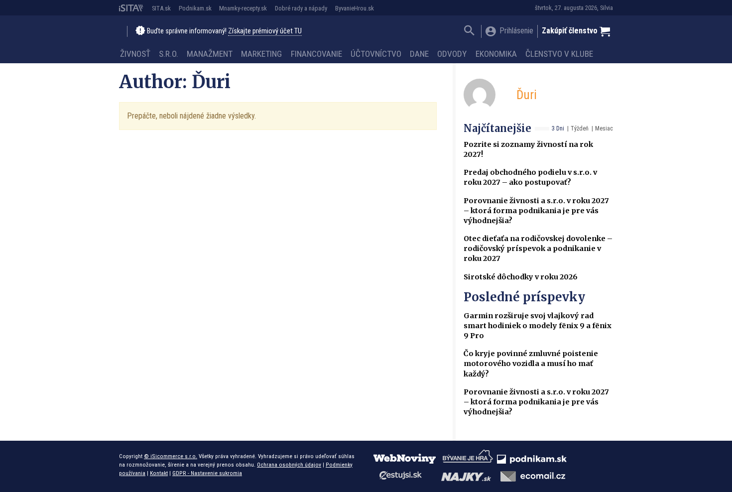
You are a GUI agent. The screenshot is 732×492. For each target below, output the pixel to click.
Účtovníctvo (376, 54)
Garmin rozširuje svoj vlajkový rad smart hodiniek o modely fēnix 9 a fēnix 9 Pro (537, 325)
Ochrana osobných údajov (289, 464)
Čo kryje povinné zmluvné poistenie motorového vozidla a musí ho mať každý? (531, 363)
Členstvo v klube (559, 54)
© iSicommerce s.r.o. (170, 456)
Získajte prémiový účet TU (265, 31)
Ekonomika (496, 54)
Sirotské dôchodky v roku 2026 (521, 276)
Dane (419, 54)
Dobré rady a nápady (301, 8)
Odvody (452, 54)
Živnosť (135, 54)
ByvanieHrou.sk (354, 8)
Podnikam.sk (195, 8)
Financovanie (316, 54)
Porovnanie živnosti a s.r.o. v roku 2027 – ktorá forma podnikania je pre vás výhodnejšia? (536, 210)
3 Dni (558, 128)
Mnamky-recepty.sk (243, 8)
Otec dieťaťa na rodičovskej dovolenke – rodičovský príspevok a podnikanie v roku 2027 (538, 248)
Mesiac (604, 128)
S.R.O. (168, 54)
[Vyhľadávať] (469, 31)
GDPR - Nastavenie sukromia (207, 473)
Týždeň (580, 128)
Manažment (210, 54)
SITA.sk (161, 8)
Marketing (261, 54)
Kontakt (159, 473)
